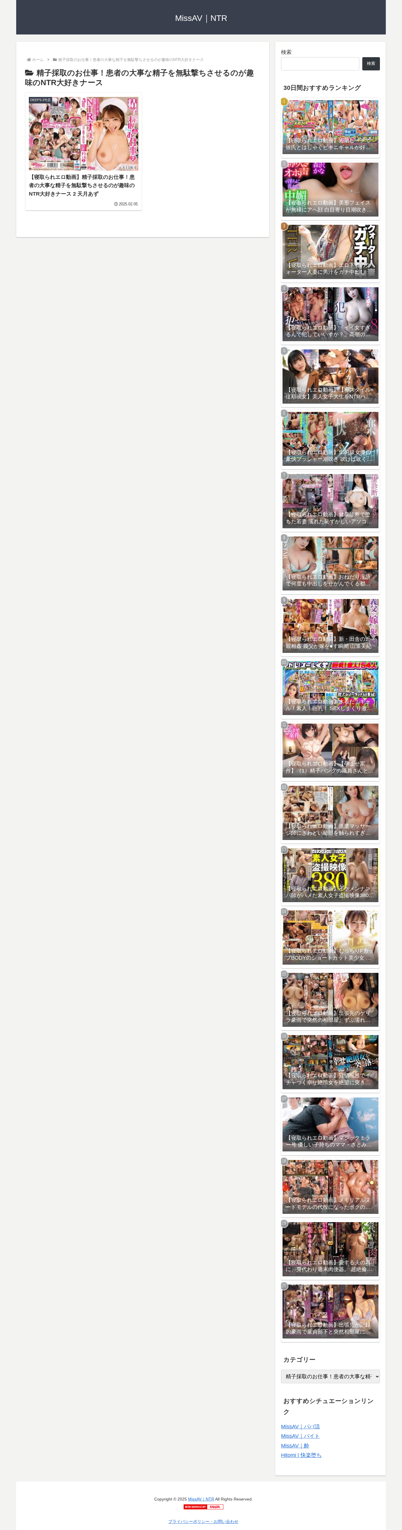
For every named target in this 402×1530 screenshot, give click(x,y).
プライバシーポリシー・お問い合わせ (203, 1521)
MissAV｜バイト (300, 1436)
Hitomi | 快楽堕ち (301, 1455)
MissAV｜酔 (295, 1446)
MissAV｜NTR (201, 1499)
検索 (286, 52)
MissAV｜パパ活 (300, 1427)
